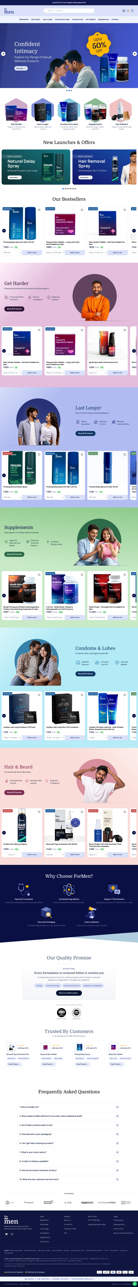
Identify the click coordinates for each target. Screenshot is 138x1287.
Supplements (103, 19)
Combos (115, 19)
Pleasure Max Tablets (16, 1250)
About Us (67, 1220)
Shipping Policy (119, 1224)
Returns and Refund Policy (123, 1233)
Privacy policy (118, 1220)
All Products (44, 1242)
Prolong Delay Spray (30, 1250)
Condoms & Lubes (62, 19)
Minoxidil (66, 1250)
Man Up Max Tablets (44, 1250)
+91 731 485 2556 (94, 1220)
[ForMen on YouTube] (6, 1234)
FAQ (65, 1233)
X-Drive (106, 1250)
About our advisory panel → (69, 993)
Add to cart (32, 252)
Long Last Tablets (57, 1250)
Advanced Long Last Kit (78, 1250)
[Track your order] (124, 10)
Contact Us (68, 1224)
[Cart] (132, 10)
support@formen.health (97, 1224)
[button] (66, 90)
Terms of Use (118, 1229)
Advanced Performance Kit (94, 1250)
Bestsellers (24, 19)
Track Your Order (70, 1229)
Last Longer (47, 19)
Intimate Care (77, 19)
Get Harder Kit (114, 1250)
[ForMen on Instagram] (12, 1234)
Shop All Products (14, 309)
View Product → (14, 1064)
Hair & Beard (91, 19)
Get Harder (35, 19)
